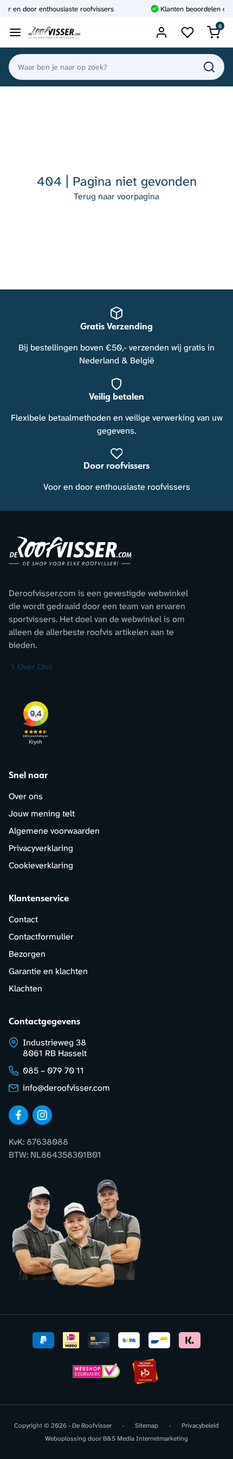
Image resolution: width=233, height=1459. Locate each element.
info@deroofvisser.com (66, 1087)
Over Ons (35, 666)
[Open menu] (15, 32)
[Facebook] (18, 1115)
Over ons (26, 796)
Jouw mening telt (42, 813)
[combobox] (116, 67)
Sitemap (146, 1425)
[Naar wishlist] (187, 32)
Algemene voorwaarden (54, 830)
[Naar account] (161, 32)
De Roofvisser (92, 1425)
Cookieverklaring (41, 865)
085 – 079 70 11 (53, 1070)
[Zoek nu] (209, 67)
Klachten (25, 988)
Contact (23, 919)
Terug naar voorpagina (116, 196)
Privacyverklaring (41, 848)
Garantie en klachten (48, 971)
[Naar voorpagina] (54, 32)
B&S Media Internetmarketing (145, 1438)
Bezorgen (27, 954)
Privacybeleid (200, 1425)
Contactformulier (41, 936)
